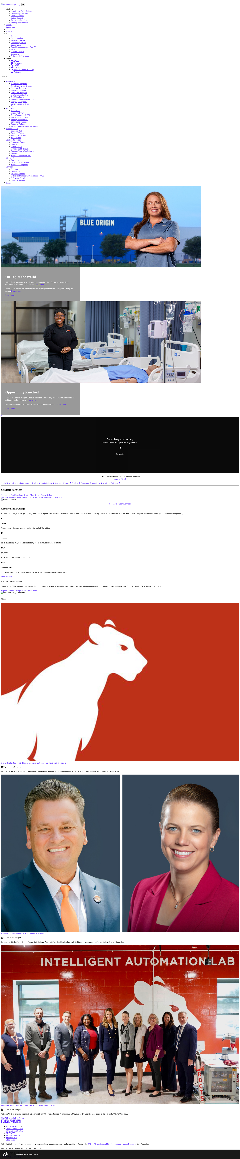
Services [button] (9, 167)
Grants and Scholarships (90, 483)
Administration (17, 38)
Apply (8, 182)
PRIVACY (10, 1133)
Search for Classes (62, 483)
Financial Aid (16, 131)
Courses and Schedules (20, 149)
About (13, 36)
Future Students (17, 18)
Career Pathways (17, 113)
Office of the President (20, 56)
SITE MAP (10, 1140)
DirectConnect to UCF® (20, 115)
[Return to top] (2, 2)
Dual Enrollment (17, 97)
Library (14, 153)
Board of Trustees (18, 40)
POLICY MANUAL (14, 1131)
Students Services (18, 180)
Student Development (19, 165)
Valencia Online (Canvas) (24, 70)
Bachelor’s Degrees (18, 90)
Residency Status (27, 497)
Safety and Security (18, 178)
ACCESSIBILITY (13, 1126)
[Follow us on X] (6, 1122)
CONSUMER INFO (14, 1129)
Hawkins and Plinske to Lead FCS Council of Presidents (23, 933)
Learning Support (18, 173)
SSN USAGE (11, 1138)
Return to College (18, 124)
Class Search (35, 495)
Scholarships (16, 138)
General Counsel (17, 52)
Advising (14, 169)
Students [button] (9, 9)
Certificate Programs (19, 93)
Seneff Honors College (20, 104)
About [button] (8, 34)
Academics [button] (10, 81)
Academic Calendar (19, 142)
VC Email (18, 63)
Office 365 (18, 67)
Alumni (9, 29)
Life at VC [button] (10, 158)
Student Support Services (21, 156)
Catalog (14, 144)
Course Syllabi (46, 495)
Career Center (16, 147)
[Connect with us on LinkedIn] (18, 1122)
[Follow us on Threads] (14, 1122)
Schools (14, 106)
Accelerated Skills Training (21, 11)
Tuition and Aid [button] (12, 129)
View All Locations (29, 590)
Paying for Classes (18, 135)
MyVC (16, 61)
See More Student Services (120, 504)
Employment (16, 45)
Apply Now (6, 483)
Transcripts (58, 497)
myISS (16, 65)
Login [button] (8, 58)
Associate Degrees (18, 88)
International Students (19, 20)
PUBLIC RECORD (14, 1135)
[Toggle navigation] (23, 4)
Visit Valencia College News (12, 1118)
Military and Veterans (19, 22)
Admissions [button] (10, 108)
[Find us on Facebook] (2, 1122)
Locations (15, 54)
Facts (13, 49)
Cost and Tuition (17, 133)
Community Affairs (18, 43)
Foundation (10, 31)
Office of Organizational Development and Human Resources (112, 1144)
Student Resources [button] (13, 140)
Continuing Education (19, 13)
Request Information (21, 483)
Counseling (15, 171)
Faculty (9, 25)
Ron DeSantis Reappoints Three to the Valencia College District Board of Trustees (33, 763)
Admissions (15, 111)
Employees (10, 27)
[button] (1, 416)
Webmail (17, 72)
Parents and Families (19, 122)
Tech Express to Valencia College (24, 126)
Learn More (39, 284)
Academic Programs (19, 84)
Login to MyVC (120, 479)
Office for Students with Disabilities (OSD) (28, 176)
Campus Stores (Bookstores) (22, 151)
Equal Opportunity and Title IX (23, 47)
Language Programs (19, 102)
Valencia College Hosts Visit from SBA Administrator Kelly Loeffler (28, 1105)
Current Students (17, 16)
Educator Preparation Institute (22, 99)
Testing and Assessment (44, 497)
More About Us (7, 576)
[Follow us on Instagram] (10, 1122)
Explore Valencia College (42, 483)
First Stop (16, 497)
